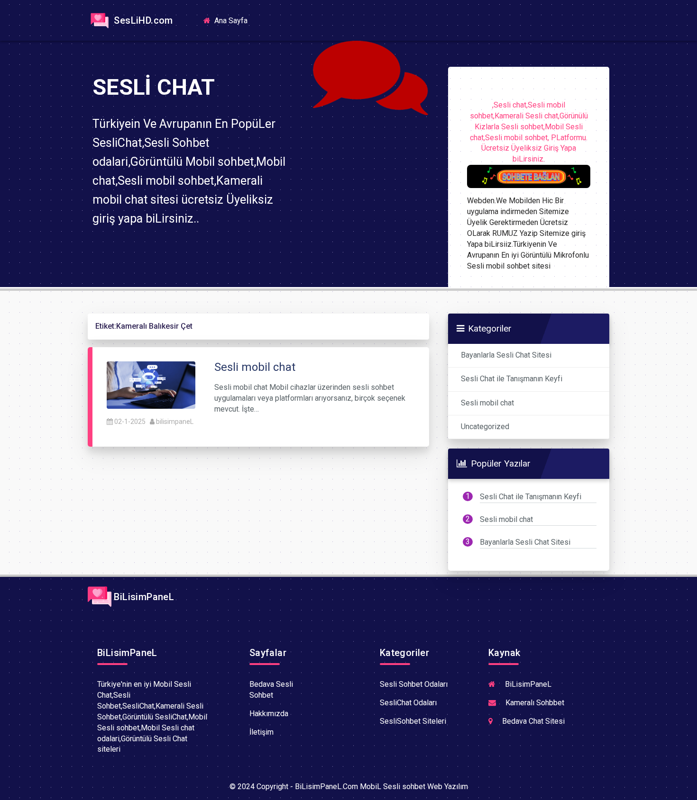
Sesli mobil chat (487, 402)
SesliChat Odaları (408, 702)
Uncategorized (485, 426)
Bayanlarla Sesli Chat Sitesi (506, 355)
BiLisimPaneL (142, 596)
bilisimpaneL (174, 421)
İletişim (261, 732)
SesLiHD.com (142, 20)
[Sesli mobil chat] (151, 384)
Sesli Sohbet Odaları (414, 684)
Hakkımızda (268, 713)
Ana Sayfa (233, 20)
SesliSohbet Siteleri (413, 721)
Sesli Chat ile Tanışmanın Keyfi (511, 378)
